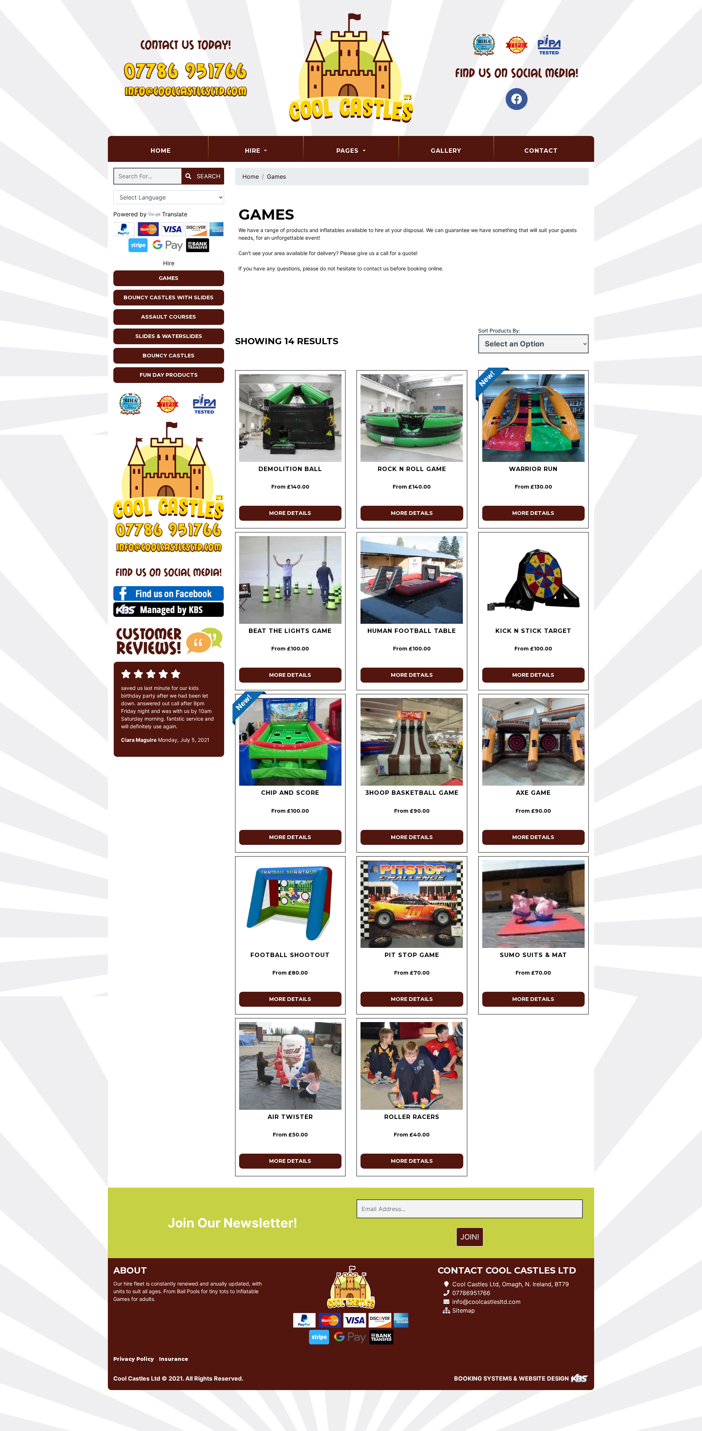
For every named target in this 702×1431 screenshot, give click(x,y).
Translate (174, 214)
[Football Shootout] (290, 904)
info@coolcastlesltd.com (486, 1301)
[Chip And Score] (290, 742)
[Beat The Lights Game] (290, 580)
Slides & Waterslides (168, 336)
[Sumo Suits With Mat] (534, 904)
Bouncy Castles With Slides (169, 297)
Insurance (173, 1359)
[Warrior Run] (534, 418)
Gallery (446, 150)
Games (168, 278)
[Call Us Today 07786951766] (168, 529)
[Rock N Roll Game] (412, 418)
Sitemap (463, 1310)
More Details (290, 513)
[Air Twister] (290, 1066)
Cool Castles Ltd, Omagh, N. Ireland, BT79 (510, 1284)
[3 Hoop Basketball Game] (412, 742)
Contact (541, 150)
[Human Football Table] (412, 580)
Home (179, 150)
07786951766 (471, 1293)
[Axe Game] (534, 742)
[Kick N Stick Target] (534, 580)
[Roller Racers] (412, 1066)
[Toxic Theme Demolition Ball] (290, 418)
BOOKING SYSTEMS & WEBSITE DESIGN (511, 1378)
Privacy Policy (133, 1359)
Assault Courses (168, 317)
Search (207, 176)
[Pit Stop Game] (412, 904)
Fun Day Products (169, 375)
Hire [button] (254, 150)
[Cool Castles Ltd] (350, 68)
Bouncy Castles (169, 355)
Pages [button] (348, 150)
